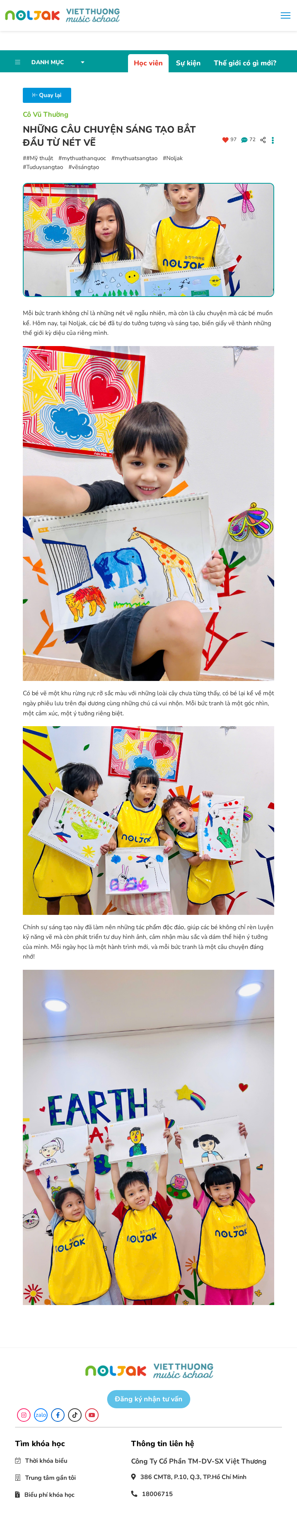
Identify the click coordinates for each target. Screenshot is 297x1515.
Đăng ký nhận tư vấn (149, 1399)
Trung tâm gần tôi (50, 1478)
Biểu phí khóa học (49, 1495)
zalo (41, 1415)
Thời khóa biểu (45, 1461)
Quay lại (49, 95)
